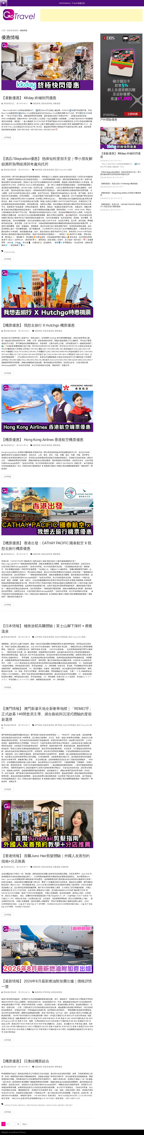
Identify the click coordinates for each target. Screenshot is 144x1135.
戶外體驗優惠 (108, 119)
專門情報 (38, 725)
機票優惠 (58, 331)
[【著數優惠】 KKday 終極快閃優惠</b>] (121, 138)
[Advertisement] (91, 15)
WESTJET (69, 1105)
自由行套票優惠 (61, 637)
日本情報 (38, 637)
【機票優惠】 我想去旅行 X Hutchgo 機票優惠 (38, 325)
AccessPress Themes (17, 1132)
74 (18, 1124)
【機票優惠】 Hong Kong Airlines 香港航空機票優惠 (42, 440)
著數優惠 (56, 103)
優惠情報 (36, 103)
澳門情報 (58, 725)
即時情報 (46, 992)
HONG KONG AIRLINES (55, 1105)
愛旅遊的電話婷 (10, 169)
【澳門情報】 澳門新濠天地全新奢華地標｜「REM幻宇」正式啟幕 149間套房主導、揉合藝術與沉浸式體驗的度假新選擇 (47, 714)
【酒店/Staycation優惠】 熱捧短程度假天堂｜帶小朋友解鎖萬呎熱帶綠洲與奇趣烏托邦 (47, 161)
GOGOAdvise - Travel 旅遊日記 (72, 3)
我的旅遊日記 (9, 103)
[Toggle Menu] (3, 3)
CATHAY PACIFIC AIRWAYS (14, 1105)
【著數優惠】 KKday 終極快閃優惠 (28, 98)
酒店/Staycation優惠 (63, 169)
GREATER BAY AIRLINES (35, 1105)
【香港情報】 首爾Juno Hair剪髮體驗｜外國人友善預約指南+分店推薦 (45, 858)
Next (24, 1124)
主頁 (3, 30)
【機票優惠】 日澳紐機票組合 (25, 1061)
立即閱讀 (7, 137)
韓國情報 (64, 867)
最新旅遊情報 (46, 103)
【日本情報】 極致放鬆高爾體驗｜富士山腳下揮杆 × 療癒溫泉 (46, 628)
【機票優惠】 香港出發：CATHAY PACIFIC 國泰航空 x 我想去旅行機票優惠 (46, 546)
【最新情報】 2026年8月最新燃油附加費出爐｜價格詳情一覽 (46, 984)
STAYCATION (9, 252)
